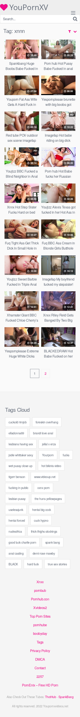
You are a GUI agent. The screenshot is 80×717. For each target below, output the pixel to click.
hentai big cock (41, 509)
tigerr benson (17, 476)
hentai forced (17, 520)
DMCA (40, 659)
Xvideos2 (40, 607)
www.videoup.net (44, 476)
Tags (40, 642)
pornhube (40, 624)
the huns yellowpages (48, 498)
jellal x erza (49, 444)
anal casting (16, 553)
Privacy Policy (40, 650)
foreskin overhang (47, 422)
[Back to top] (72, 707)
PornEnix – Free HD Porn (40, 685)
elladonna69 (16, 433)
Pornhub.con (40, 599)
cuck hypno (41, 520)
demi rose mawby (44, 553)
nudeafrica (15, 531)
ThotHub (50, 696)
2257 (40, 676)
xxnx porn (43, 487)
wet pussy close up (20, 465)
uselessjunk (16, 509)
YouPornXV (28, 7)
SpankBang (66, 696)
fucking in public (18, 487)
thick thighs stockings (44, 531)
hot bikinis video (51, 465)
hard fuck (33, 564)
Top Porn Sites (40, 616)
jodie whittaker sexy (21, 455)
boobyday (40, 633)
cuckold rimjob (17, 422)
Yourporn (48, 455)
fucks (66, 455)
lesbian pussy (17, 498)
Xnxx (40, 581)
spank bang (52, 542)
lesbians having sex (21, 444)
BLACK (13, 564)
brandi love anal (43, 433)
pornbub (40, 590)
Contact (40, 667)
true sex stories (57, 564)
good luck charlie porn (22, 542)
